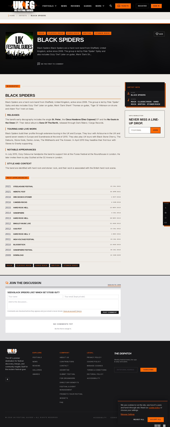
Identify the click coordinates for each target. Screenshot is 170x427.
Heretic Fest (19, 192)
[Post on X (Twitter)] (165, 207)
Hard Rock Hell (20, 208)
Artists (23, 16)
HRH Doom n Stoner (22, 197)
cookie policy (154, 408)
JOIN (155, 130)
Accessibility (93, 378)
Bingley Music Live (22, 223)
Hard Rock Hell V (21, 234)
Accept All (155, 419)
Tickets (123, 6)
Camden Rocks (20, 202)
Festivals (50, 5)
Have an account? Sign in (72, 311)
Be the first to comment (50, 63)
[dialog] (143, 413)
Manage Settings (128, 414)
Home (12, 16)
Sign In (156, 6)
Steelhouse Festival (23, 186)
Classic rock (55, 33)
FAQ (61, 402)
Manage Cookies (95, 366)
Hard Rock (73, 33)
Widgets (64, 398)
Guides (87, 6)
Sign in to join (114, 285)
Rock (41, 33)
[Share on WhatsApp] (165, 217)
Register (142, 6)
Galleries (37, 370)
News (64, 6)
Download (18, 255)
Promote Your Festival (71, 394)
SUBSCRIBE (148, 370)
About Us (64, 357)
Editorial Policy (95, 374)
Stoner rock (102, 33)
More (100, 5)
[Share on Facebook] (165, 212)
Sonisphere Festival (22, 250)
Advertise (64, 370)
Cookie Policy (94, 362)
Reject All (139, 419)
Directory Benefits (69, 382)
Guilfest (17, 229)
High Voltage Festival (23, 239)
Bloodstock (19, 245)
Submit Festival (67, 374)
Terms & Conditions (97, 370)
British (87, 33)
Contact (64, 366)
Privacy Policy (94, 357)
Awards (36, 374)
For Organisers (67, 378)
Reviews (75, 6)
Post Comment (110, 312)
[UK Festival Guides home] (17, 352)
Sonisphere (18, 213)
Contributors (67, 362)
